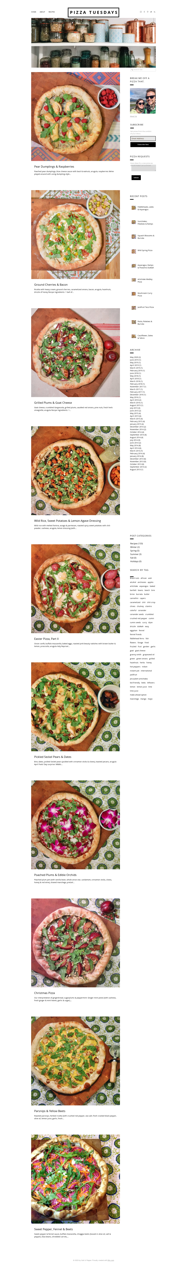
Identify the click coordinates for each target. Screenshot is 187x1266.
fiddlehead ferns (137, 638)
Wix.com (111, 1260)
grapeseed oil (148, 654)
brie (153, 590)
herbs (142, 662)
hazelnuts (134, 662)
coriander (142, 610)
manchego (134, 699)
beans (140, 590)
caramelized (135, 602)
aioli (150, 578)
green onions (142, 658)
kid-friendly (135, 682)
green (132, 658)
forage (140, 642)
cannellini (134, 598)
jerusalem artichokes (139, 679)
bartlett (133, 590)
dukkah (140, 626)
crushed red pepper (138, 618)
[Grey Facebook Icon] (144, 12)
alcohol (133, 582)
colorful (133, 610)
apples (150, 582)
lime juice (134, 691)
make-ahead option (138, 695)
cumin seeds (135, 622)
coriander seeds (137, 614)
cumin (151, 618)
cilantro (148, 606)
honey (149, 662)
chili (144, 602)
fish (147, 638)
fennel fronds (136, 634)
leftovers (151, 682)
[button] (52, 12)
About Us (133, 116)
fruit (140, 646)
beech (147, 590)
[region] (143, 101)
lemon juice (142, 687)
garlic (153, 646)
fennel (141, 630)
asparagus (143, 586)
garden (146, 646)
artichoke (134, 586)
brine (132, 594)
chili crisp (151, 602)
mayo (150, 699)
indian (144, 666)
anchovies (142, 582)
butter (146, 594)
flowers (133, 642)
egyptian (133, 630)
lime (150, 687)
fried (147, 642)
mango (143, 699)
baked (152, 586)
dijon (150, 622)
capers (143, 598)
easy (147, 626)
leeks (143, 682)
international (146, 670)
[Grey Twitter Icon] (151, 12)
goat (132, 650)
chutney (140, 606)
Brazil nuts (134, 578)
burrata (139, 594)
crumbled (149, 614)
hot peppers (135, 666)
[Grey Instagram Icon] (141, 12)
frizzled (133, 646)
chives (132, 606)
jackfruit (133, 674)
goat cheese (140, 650)
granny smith (135, 654)
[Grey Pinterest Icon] (148, 12)
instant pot (134, 670)
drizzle (133, 626)
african (144, 578)
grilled (152, 658)
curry (144, 622)
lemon (132, 687)
